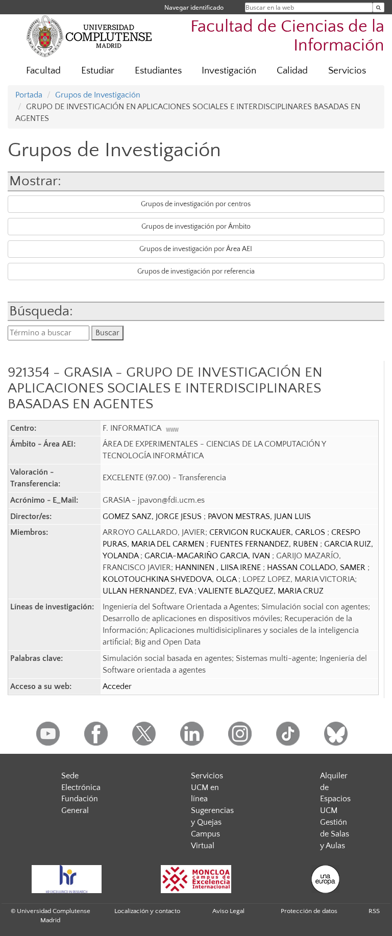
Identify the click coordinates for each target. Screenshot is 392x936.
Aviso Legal (228, 911)
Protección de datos (309, 911)
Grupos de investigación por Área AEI (195, 249)
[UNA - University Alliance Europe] (325, 879)
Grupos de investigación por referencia (196, 271)
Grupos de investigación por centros (196, 204)
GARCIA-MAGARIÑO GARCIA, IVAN (208, 555)
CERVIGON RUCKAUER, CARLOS (268, 532)
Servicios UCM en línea (207, 787)
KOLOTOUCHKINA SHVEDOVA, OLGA (170, 579)
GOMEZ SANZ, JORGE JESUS (153, 516)
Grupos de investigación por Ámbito (196, 227)
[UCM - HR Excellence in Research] (66, 879)
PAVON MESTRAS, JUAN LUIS (259, 516)
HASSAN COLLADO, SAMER (317, 567)
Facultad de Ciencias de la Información (287, 36)
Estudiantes (158, 70)
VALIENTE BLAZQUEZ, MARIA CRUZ (261, 591)
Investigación (229, 70)
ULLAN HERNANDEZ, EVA (148, 591)
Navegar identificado (194, 7)
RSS (374, 911)
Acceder (117, 686)
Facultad (43, 70)
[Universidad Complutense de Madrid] (89, 35)
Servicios (347, 70)
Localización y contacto (147, 911)
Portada (28, 95)
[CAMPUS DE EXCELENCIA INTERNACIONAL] (196, 879)
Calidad (292, 70)
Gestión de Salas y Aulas (334, 834)
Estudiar (97, 70)
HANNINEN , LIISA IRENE (219, 567)
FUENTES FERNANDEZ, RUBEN (265, 544)
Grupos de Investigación (97, 95)
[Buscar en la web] (378, 7)
